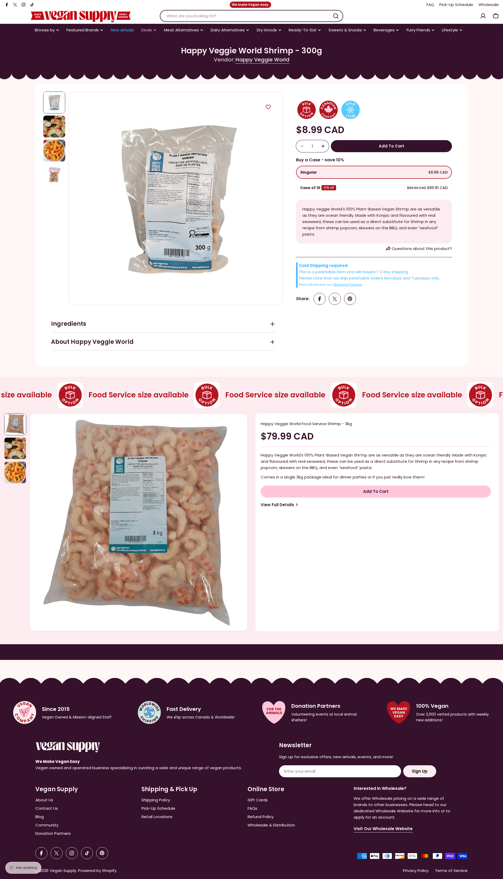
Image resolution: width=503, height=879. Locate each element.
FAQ (430, 4)
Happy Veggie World (262, 59)
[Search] (336, 16)
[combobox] (251, 16)
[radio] (374, 172)
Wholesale (488, 4)
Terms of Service (451, 870)
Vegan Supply (63, 870)
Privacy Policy (416, 870)
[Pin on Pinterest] (350, 299)
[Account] (483, 16)
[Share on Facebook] (320, 299)
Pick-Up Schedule (456, 4)
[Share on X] (335, 299)
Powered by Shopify (97, 870)
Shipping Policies (347, 284)
